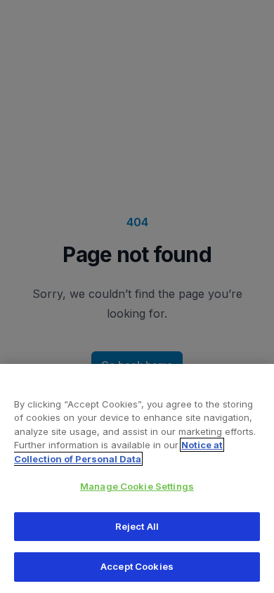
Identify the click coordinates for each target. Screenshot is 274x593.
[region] (137, 478)
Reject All (137, 526)
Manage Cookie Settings (137, 486)
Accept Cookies (137, 566)
